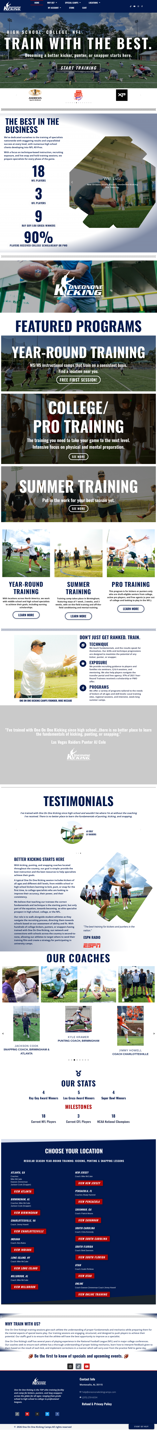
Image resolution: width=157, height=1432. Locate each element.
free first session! (78, 380)
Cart (84, 7)
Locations (93, 2)
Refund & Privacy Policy (97, 1404)
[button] (16, 95)
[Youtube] (134, 6)
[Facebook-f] (142, 6)
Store (71, 7)
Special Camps (71, 2)
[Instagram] (138, 6)
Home (36, 2)
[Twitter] (47, 1414)
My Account (53, 7)
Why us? (51, 2)
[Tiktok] (130, 6)
